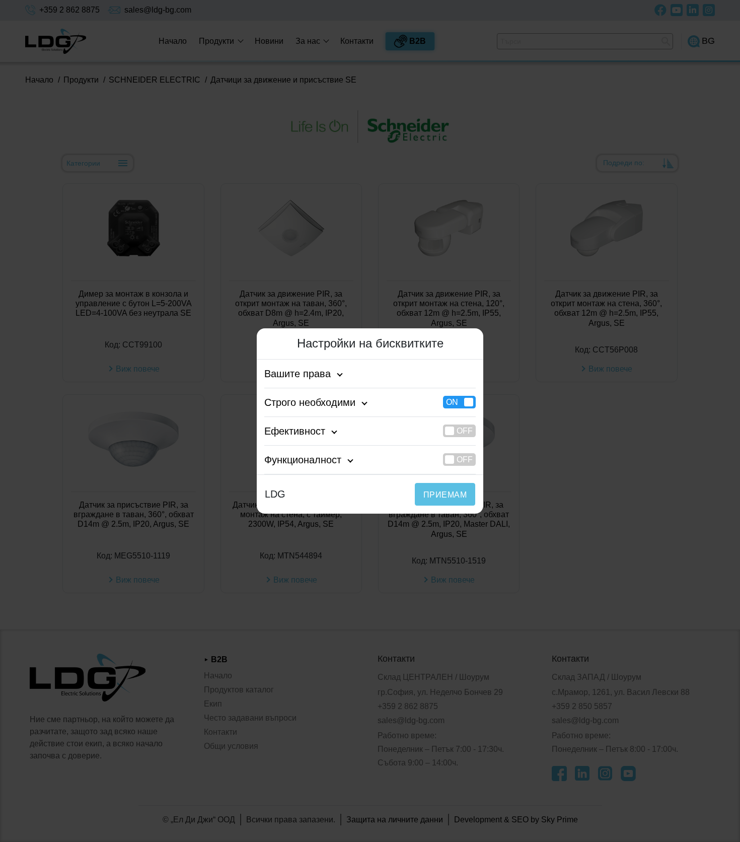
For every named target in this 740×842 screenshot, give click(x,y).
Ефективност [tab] (294, 431)
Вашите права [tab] (297, 373)
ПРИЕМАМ (445, 494)
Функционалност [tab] (302, 459)
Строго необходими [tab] (309, 402)
